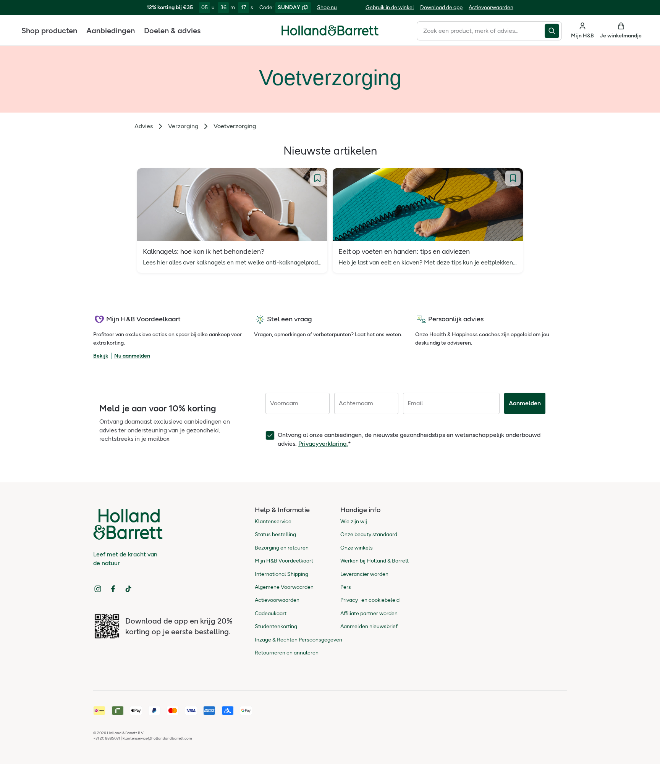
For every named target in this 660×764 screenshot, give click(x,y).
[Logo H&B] (330, 33)
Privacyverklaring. (323, 443)
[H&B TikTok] (128, 588)
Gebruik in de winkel (390, 7)
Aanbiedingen (110, 30)
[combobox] (481, 30)
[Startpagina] (330, 30)
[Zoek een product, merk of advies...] (553, 30)
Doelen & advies (172, 30)
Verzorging (183, 126)
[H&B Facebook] (113, 588)
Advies (143, 126)
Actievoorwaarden (491, 7)
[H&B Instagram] (97, 588)
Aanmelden (525, 403)
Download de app (441, 7)
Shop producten (49, 30)
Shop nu (327, 7)
